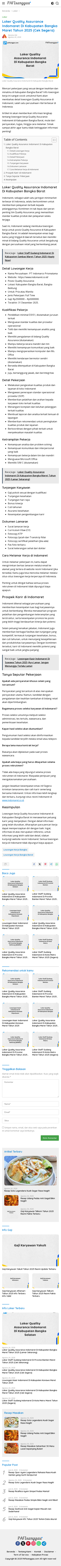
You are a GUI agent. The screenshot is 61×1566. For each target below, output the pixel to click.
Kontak (37, 1551)
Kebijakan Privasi (40, 1555)
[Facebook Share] (34, 864)
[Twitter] (23, 1543)
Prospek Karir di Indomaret (18, 172)
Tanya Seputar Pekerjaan (18, 176)
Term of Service (21, 1555)
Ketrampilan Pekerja (19, 160)
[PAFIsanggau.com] (19, 3)
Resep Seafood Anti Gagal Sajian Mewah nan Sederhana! (30, 1510)
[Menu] (4, 3)
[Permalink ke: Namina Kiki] (4, 36)
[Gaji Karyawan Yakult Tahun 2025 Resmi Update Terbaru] (30, 1250)
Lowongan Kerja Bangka (15, 849)
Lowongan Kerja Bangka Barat (18, 855)
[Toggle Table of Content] (53, 140)
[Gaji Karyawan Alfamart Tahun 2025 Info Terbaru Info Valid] (15, 1280)
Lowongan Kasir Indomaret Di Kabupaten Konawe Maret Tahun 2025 (15, 926)
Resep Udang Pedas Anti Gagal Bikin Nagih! (38, 1199)
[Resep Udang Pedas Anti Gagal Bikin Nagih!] (11, 1200)
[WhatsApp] (38, 1543)
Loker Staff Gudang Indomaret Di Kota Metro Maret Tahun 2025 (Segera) (45, 955)
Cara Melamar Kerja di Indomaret (24, 169)
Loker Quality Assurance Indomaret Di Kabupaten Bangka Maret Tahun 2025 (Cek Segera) (44, 926)
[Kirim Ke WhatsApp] (57, 864)
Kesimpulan (11, 179)
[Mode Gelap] (52, 3)
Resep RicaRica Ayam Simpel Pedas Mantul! (29, 1491)
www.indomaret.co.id (13, 800)
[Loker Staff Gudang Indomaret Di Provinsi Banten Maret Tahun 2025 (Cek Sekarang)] (45, 883)
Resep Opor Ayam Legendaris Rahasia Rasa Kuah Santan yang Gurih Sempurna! (32, 1473)
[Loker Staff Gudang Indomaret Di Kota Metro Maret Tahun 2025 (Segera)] (45, 942)
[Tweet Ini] (40, 864)
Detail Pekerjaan (17, 157)
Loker (4, 17)
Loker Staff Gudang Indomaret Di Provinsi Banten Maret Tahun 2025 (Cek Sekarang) (44, 896)
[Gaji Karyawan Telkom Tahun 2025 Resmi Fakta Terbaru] (11, 1213)
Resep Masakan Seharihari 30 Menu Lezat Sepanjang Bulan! (37, 1447)
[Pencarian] (57, 3)
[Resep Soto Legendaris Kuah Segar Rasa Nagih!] (30, 1170)
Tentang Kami (24, 1551)
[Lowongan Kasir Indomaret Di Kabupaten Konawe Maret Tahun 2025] (15, 912)
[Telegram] (44, 1543)
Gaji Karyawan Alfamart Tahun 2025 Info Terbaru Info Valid (14, 1293)
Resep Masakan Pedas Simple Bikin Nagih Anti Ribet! (33, 1500)
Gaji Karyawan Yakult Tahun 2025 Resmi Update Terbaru (29, 1269)
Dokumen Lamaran (18, 166)
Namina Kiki (12, 35)
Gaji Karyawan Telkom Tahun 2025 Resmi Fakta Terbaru (37, 1212)
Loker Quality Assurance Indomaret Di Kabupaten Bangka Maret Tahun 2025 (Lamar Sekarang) (14, 897)
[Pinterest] (28, 1543)
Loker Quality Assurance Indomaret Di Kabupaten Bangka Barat (29, 146)
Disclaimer (49, 1551)
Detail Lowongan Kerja (19, 151)
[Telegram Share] (51, 864)
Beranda (11, 1551)
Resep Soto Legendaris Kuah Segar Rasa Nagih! (27, 1191)
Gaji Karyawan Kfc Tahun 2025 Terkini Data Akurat (33, 1519)
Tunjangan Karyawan (19, 163)
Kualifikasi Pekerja (18, 154)
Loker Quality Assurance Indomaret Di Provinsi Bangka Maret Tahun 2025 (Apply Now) (14, 955)
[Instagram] (33, 1543)
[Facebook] (17, 1543)
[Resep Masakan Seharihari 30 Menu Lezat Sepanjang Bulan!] (11, 1448)
